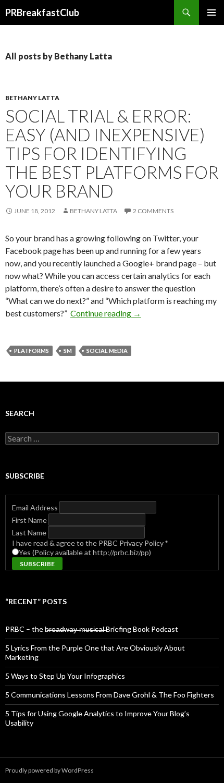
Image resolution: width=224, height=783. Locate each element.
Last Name (30, 532)
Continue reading (105, 313)
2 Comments (153, 211)
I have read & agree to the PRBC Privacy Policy (90, 543)
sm (68, 350)
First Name (30, 520)
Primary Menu (211, 12)
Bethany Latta (32, 98)
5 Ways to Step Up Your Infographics (65, 675)
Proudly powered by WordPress (49, 770)
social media (107, 350)
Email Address (35, 507)
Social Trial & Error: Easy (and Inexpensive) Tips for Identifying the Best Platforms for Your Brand (112, 153)
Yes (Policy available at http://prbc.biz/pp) (85, 552)
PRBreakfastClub (42, 12)
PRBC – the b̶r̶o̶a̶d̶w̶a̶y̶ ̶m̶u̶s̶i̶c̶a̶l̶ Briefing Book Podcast (91, 629)
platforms (31, 350)
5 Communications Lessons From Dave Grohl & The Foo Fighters (109, 694)
